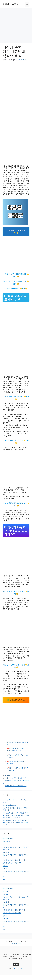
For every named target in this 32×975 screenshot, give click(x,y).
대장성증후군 (21, 778)
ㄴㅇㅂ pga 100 (14, 954)
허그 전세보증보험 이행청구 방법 (15, 786)
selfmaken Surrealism (10, 805)
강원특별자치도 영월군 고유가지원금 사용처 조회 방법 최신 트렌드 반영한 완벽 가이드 (16, 822)
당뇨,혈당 (6, 852)
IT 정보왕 (5, 954)
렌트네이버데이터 (15, 956)
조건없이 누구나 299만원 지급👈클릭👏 (16, 275)
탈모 (4, 876)
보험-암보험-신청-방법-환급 (12, 863)
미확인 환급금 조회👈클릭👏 (16, 288)
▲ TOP (16, 964)
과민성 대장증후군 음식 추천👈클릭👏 (16, 666)
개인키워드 (6, 841)
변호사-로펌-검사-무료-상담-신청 (14, 860)
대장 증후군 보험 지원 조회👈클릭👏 (16, 397)
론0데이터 (26, 956)
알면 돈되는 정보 (11, 4)
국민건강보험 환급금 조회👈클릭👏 (16, 441)
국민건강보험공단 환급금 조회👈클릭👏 (16, 282)
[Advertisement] (16, 26)
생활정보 (8, 775)
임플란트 (5, 869)
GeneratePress (16, 943)
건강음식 (5, 844)
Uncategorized (8, 838)
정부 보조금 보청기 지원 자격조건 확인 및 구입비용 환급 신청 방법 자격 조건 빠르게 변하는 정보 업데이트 (16, 815)
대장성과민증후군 (10, 778)
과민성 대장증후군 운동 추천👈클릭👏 (16, 592)
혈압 (4, 879)
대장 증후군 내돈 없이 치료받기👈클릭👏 (16, 504)
